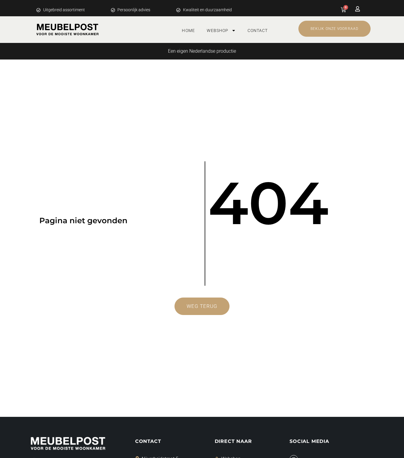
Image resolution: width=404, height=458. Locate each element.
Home (188, 30)
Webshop (218, 30)
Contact (258, 30)
